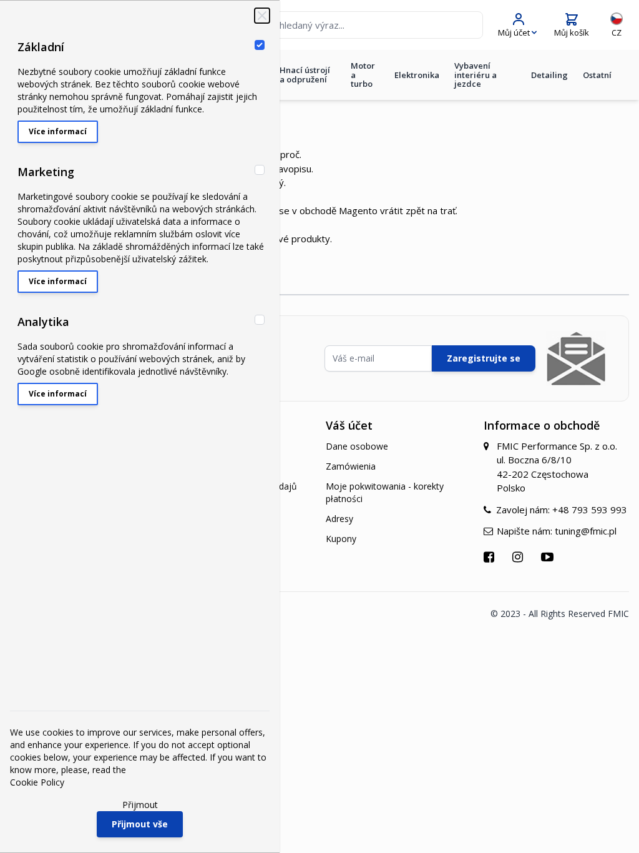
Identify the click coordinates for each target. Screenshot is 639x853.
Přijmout (140, 805)
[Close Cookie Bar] (262, 15)
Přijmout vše (140, 824)
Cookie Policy (37, 782)
